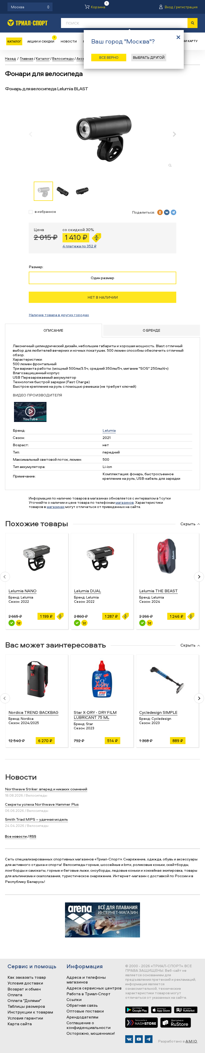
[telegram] (173, 212)
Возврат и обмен (24, 989)
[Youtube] (139, 1039)
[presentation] (33, 134)
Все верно (108, 57)
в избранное (45, 212)
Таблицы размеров (26, 1006)
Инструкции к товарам (30, 1012)
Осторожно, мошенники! (90, 1033)
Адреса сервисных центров (94, 988)
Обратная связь (82, 1005)
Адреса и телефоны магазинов (86, 980)
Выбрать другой (148, 57)
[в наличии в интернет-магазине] (19, 623)
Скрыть (188, 523)
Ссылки (74, 999)
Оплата (15, 994)
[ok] (160, 212)
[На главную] (28, 23)
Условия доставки (25, 983)
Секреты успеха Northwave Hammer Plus (42, 804)
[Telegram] (148, 1039)
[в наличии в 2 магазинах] (77, 623)
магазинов (125, 502)
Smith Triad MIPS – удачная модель (36, 819)
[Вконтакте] (129, 1039)
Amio (192, 1041)
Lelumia (109, 430)
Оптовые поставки (85, 1011)
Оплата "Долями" (24, 1000)
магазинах (55, 506)
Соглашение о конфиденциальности (88, 1025)
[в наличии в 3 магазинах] (142, 623)
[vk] (167, 212)
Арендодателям (82, 1017)
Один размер (102, 277)
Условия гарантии (25, 1018)
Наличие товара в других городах (59, 315)
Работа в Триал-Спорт (88, 993)
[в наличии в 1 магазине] (11, 623)
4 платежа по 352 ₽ (79, 246)
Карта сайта (20, 1023)
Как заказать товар (27, 977)
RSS (33, 836)
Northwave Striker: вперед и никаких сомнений (46, 789)
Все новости (16, 836)
